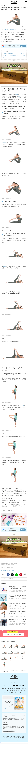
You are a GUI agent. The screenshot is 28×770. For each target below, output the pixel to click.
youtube (17, 685)
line (20, 685)
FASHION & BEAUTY (19, 691)
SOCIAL (24, 689)
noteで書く (24, 574)
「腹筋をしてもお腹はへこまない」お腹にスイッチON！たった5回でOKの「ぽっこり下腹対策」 (14, 55)
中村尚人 (8, 570)
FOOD (11, 691)
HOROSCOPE (12, 693)
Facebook (8, 574)
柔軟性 (4, 570)
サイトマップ (17, 738)
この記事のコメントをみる (7, 578)
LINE (16, 574)
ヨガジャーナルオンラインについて (8, 738)
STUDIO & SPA (20, 693)
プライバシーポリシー (7, 737)
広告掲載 (18, 736)
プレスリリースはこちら (12, 736)
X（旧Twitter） (8, 685)
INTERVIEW (6, 691)
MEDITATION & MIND (15, 689)
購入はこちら (7, 708)
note (14, 685)
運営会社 (21, 737)
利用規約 (22, 736)
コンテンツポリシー (15, 737)
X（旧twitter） (12, 574)
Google (23, 685)
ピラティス (7, 493)
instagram (11, 685)
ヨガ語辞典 (23, 738)
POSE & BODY (5, 689)
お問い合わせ (5, 736)
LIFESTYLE (5, 693)
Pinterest (20, 574)
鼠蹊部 (16, 94)
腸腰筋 (13, 570)
